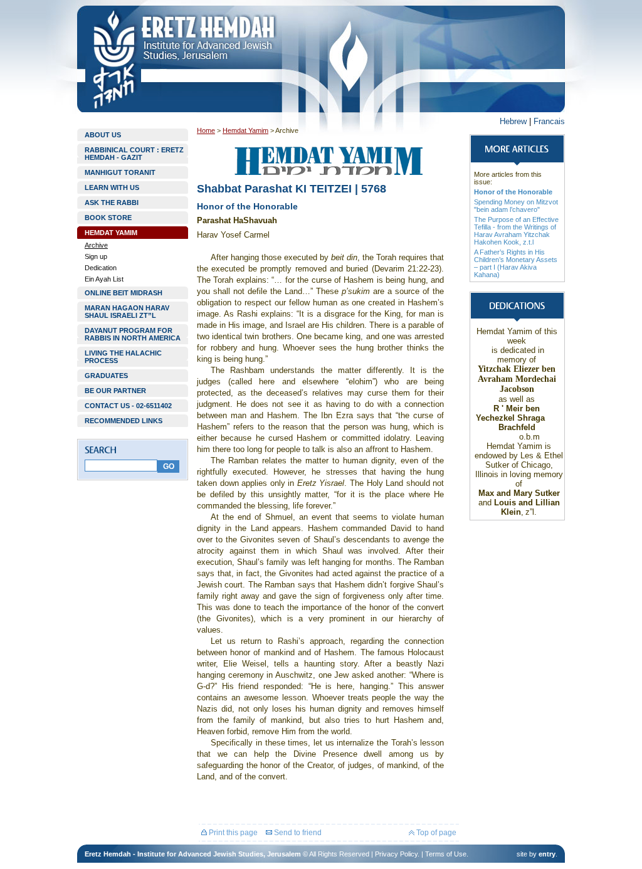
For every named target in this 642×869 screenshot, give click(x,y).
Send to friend (297, 832)
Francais (549, 121)
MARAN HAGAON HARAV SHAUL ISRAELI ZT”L (127, 311)
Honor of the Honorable (513, 192)
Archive (96, 245)
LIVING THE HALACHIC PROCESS (123, 356)
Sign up (96, 256)
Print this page (232, 832)
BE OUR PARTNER (115, 390)
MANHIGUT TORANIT (120, 172)
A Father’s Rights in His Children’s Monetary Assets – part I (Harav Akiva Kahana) (515, 263)
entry (547, 854)
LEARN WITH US (112, 187)
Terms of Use (445, 854)
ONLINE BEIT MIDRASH (123, 293)
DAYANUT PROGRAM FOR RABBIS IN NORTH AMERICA (133, 334)
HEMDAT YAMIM (111, 232)
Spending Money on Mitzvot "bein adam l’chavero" (516, 205)
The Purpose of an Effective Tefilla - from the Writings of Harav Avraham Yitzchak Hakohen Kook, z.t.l (516, 231)
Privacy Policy (396, 854)
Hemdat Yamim (245, 130)
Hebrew (513, 121)
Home (206, 130)
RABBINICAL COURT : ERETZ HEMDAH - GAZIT (134, 153)
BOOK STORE (108, 217)
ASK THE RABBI (112, 202)
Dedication (101, 267)
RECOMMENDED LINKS (123, 420)
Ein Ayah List (104, 279)
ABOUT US (103, 135)
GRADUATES (106, 375)
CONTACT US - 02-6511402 (128, 405)
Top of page (435, 832)
